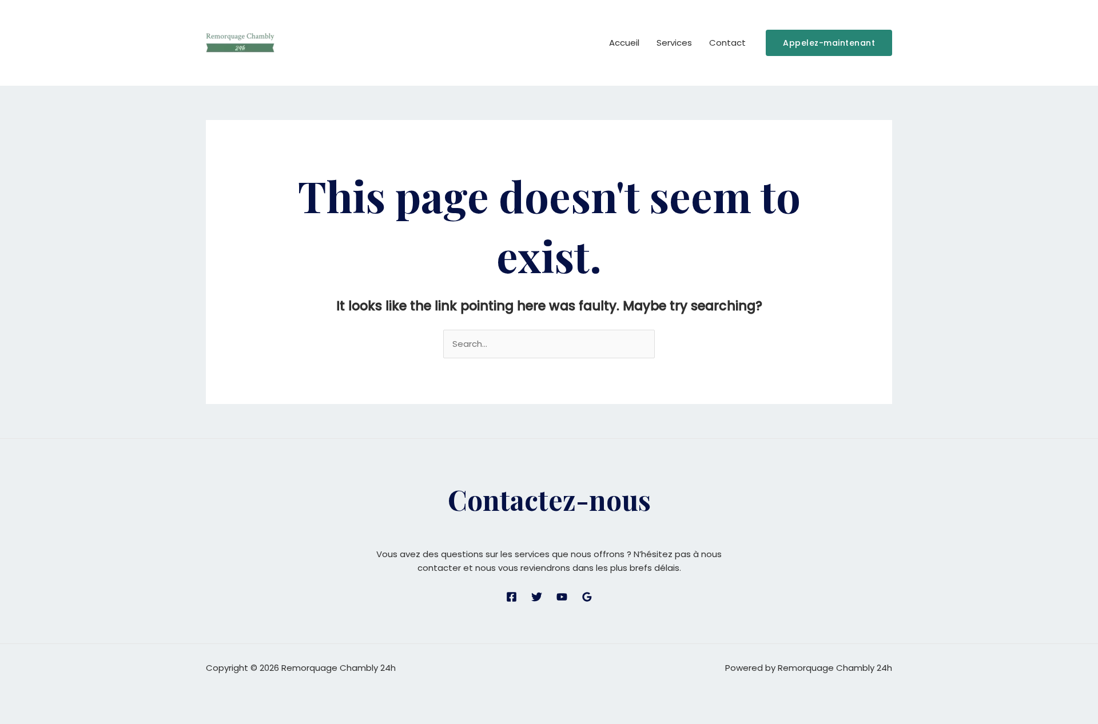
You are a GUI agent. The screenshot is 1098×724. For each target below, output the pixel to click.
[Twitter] (536, 596)
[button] (829, 43)
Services (674, 43)
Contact (727, 43)
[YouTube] (561, 596)
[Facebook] (511, 596)
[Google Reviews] (587, 596)
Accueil (624, 43)
